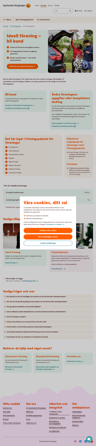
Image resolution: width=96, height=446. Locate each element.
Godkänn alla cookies (48, 230)
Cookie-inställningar (48, 243)
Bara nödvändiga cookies (48, 237)
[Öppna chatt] (89, 439)
